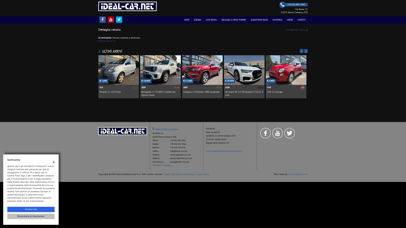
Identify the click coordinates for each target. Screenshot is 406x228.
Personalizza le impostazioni (31, 216)
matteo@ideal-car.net (180, 155)
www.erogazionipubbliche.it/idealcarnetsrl (224, 151)
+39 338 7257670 (177, 147)
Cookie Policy (203, 174)
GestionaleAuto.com (298, 174)
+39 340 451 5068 (178, 144)
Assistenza (277, 19)
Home (186, 19)
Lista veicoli (211, 19)
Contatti (301, 19)
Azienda (197, 19)
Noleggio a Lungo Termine (234, 19)
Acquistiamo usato (259, 19)
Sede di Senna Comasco (167, 129)
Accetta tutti (31, 209)
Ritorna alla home (107, 41)
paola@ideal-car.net (179, 162)
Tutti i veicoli (299, 30)
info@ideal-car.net (178, 151)
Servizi (290, 19)
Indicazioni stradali (161, 165)
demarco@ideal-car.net (181, 158)
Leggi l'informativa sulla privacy (179, 174)
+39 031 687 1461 (178, 140)
